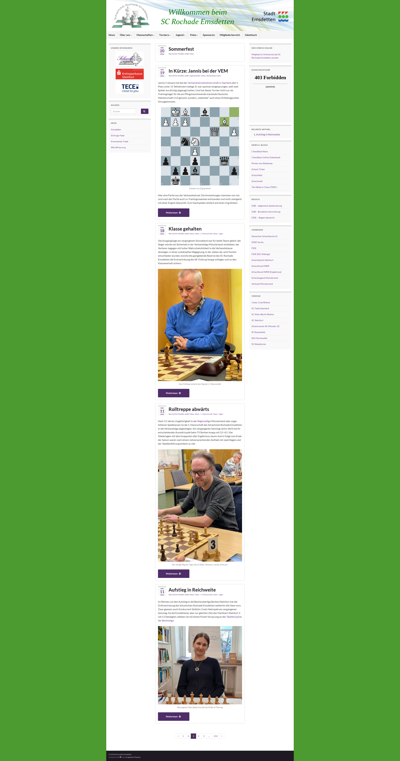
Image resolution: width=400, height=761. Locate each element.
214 (216, 736)
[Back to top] (393, 754)
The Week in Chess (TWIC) (264, 187)
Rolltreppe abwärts (189, 409)
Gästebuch (251, 34)
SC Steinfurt (257, 320)
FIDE (254, 248)
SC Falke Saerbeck (260, 308)
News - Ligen (218, 233)
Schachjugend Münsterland (265, 278)
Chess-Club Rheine (261, 302)
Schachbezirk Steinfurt (262, 260)
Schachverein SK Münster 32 (265, 326)
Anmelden (116, 129)
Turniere (164, 34)
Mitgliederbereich (230, 34)
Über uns (125, 34)
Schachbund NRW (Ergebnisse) (266, 272)
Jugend (180, 34)
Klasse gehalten (185, 228)
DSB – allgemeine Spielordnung (267, 205)
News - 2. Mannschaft (203, 233)
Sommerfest (181, 49)
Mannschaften (145, 34)
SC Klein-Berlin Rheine (263, 314)
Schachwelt (257, 181)
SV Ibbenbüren (259, 344)
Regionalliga (203, 421)
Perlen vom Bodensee (262, 163)
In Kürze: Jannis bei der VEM (198, 71)
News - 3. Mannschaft (203, 594)
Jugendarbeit (194, 75)
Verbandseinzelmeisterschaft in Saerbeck (210, 82)
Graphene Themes (132, 757)
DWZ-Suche (257, 242)
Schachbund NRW (260, 266)
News (112, 34)
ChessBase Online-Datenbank (266, 157)
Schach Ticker (258, 169)
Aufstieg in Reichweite (192, 589)
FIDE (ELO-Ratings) (261, 254)
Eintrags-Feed (117, 135)
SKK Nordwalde (259, 338)
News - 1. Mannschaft (203, 414)
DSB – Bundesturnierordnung (266, 211)
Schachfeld (257, 175)
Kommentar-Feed (119, 141)
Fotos (193, 34)
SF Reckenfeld (258, 332)
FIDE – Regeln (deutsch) (263, 217)
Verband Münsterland (262, 283)
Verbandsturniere (213, 75)
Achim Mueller (178, 54)
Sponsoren (209, 34)
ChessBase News (260, 151)
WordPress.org (118, 147)
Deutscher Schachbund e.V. (265, 236)
